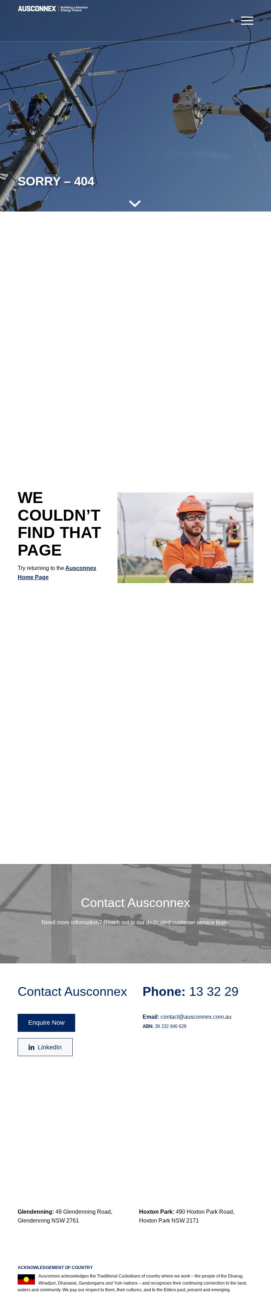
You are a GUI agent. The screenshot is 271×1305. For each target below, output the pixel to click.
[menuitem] (232, 20)
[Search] (232, 20)
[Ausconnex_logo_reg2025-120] (53, 20)
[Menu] (245, 20)
